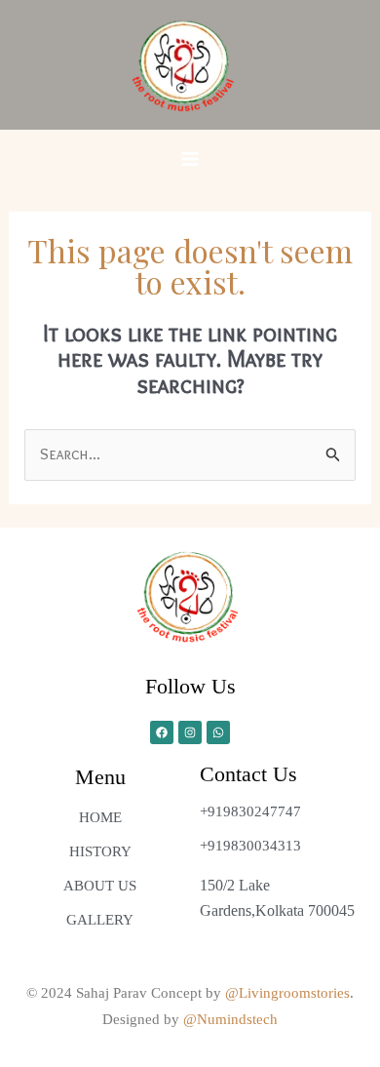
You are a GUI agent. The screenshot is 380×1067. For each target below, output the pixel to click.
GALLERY (99, 920)
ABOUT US (99, 885)
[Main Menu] (190, 159)
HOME (100, 817)
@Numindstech (230, 1019)
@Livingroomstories (287, 993)
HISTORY (100, 851)
